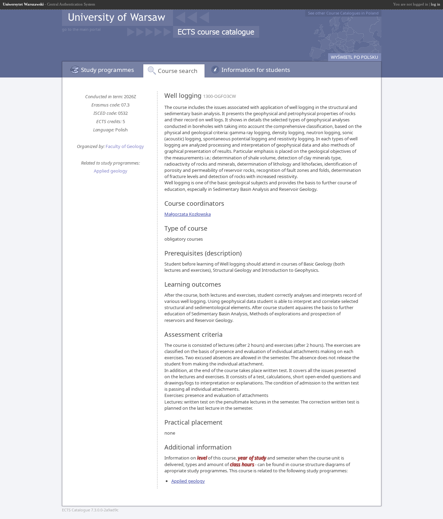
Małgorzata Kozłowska (187, 214)
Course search (178, 71)
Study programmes (107, 70)
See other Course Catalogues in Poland (343, 13)
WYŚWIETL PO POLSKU (354, 57)
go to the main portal (81, 29)
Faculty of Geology (125, 146)
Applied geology (110, 171)
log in (435, 4)
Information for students (256, 70)
